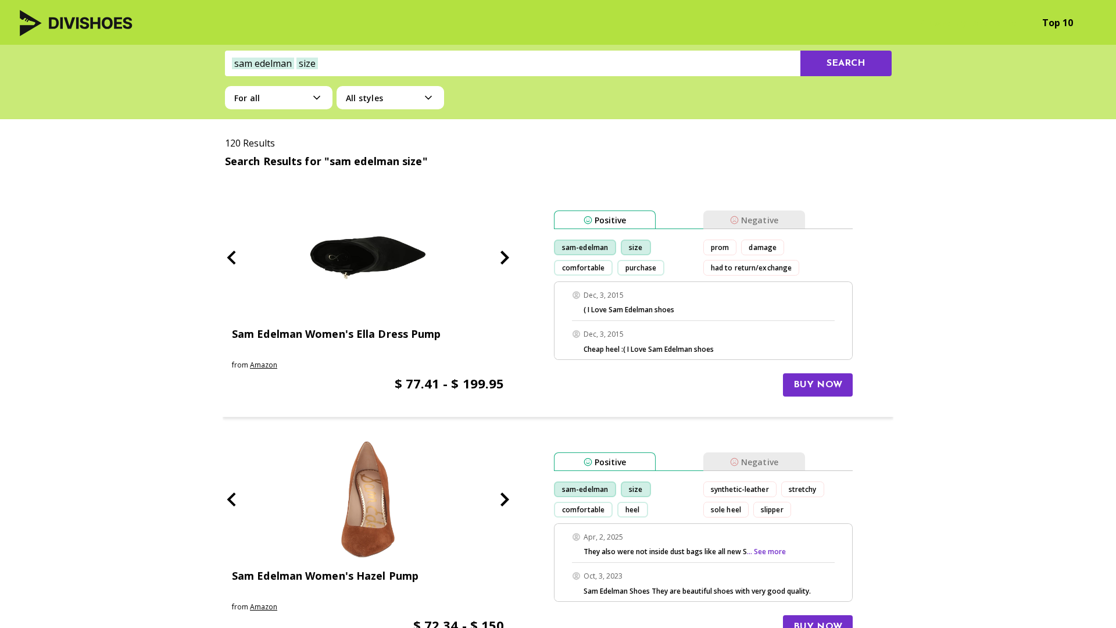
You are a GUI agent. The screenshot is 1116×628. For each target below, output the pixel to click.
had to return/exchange (751, 268)
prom (720, 247)
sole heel (726, 510)
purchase (640, 268)
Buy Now (817, 385)
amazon (263, 365)
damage (763, 247)
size (635, 247)
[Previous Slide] (231, 257)
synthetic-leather (740, 489)
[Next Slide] (504, 257)
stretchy (803, 489)
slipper (772, 510)
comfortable (583, 268)
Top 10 (1057, 22)
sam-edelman (585, 247)
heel (632, 510)
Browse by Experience (968, 22)
